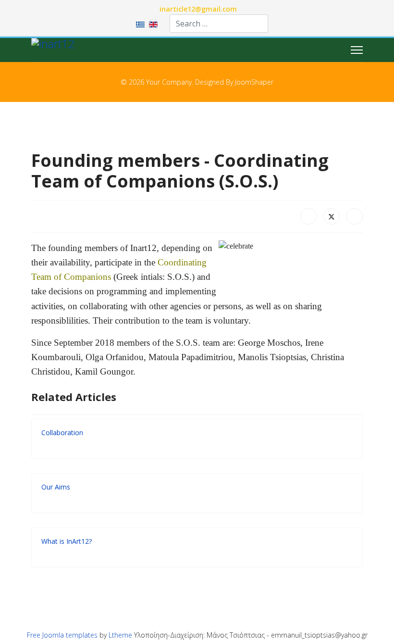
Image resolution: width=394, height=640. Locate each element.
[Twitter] (331, 216)
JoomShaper (254, 82)
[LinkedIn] (354, 216)
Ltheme (120, 635)
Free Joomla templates (62, 635)
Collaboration (62, 432)
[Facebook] (308, 216)
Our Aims (55, 486)
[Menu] (357, 50)
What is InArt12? (66, 541)
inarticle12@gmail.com (198, 8)
